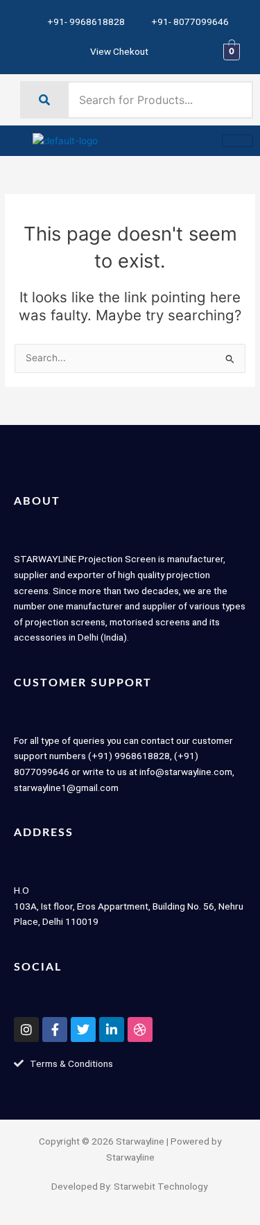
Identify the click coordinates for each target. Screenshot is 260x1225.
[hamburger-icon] (237, 140)
